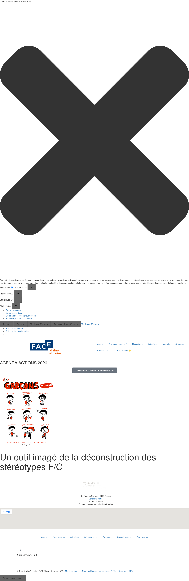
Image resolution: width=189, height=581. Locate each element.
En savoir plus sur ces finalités (19, 318)
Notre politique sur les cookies (95, 571)
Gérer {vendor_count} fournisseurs (21, 315)
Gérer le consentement (13, 578)
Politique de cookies (14, 328)
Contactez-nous (104, 350)
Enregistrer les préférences (66, 324)
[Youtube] (27, 562)
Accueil (100, 344)
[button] (94, 141)
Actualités (152, 344)
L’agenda (166, 344)
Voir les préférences (39, 324)
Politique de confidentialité (17, 331)
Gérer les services (14, 313)
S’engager (179, 344)
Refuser (20, 324)
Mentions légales (72, 571)
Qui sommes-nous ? (118, 344)
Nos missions (59, 537)
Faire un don (142, 537)
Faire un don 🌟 (124, 350)
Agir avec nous (90, 537)
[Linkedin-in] (20, 562)
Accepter (7, 324)
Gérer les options (13, 310)
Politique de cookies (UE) (122, 571)
